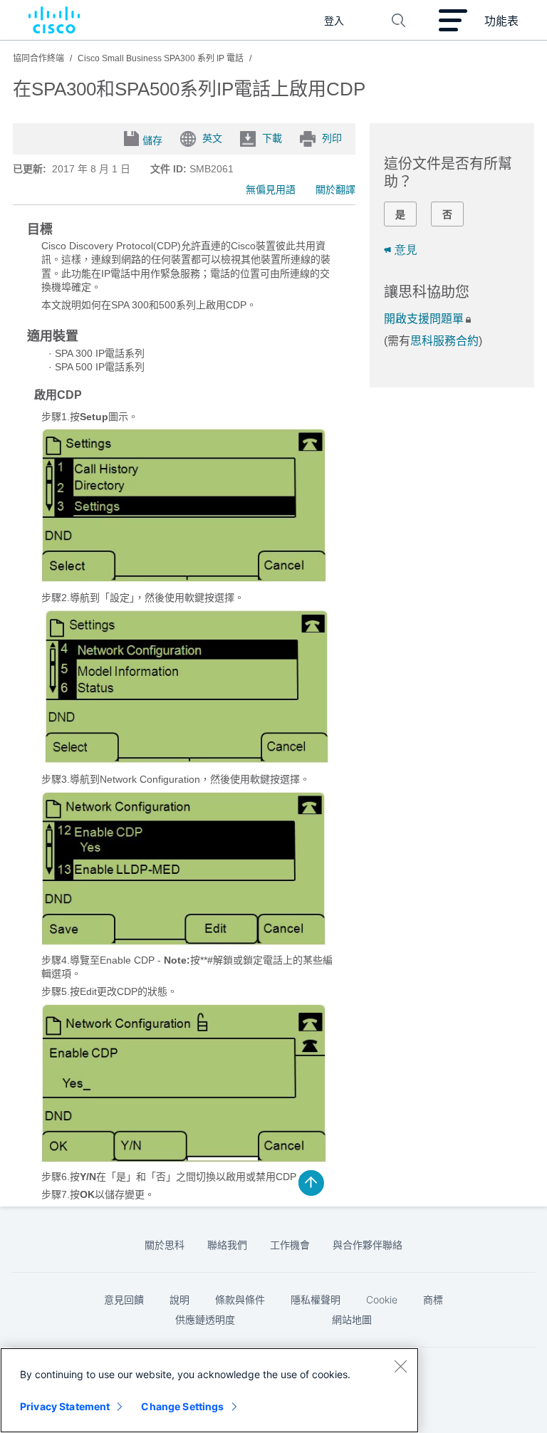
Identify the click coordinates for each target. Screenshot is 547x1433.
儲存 (152, 140)
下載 (272, 138)
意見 (406, 250)
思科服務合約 (444, 341)
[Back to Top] (311, 1183)
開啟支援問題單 (424, 319)
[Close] (400, 1366)
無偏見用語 (271, 189)
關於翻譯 (335, 189)
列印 (332, 138)
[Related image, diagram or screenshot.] (183, 579)
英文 (212, 138)
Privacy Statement (65, 1406)
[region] (209, 1390)
